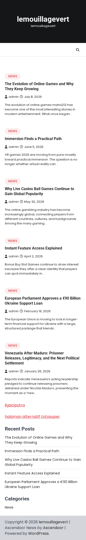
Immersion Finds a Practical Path (33, 138)
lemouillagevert (43, 19)
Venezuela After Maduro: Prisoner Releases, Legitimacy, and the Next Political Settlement (42, 358)
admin (14, 97)
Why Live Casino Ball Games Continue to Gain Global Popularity (39, 191)
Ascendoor (53, 527)
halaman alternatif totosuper (32, 416)
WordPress (38, 533)
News (12, 76)
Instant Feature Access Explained (33, 248)
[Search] (77, 49)
